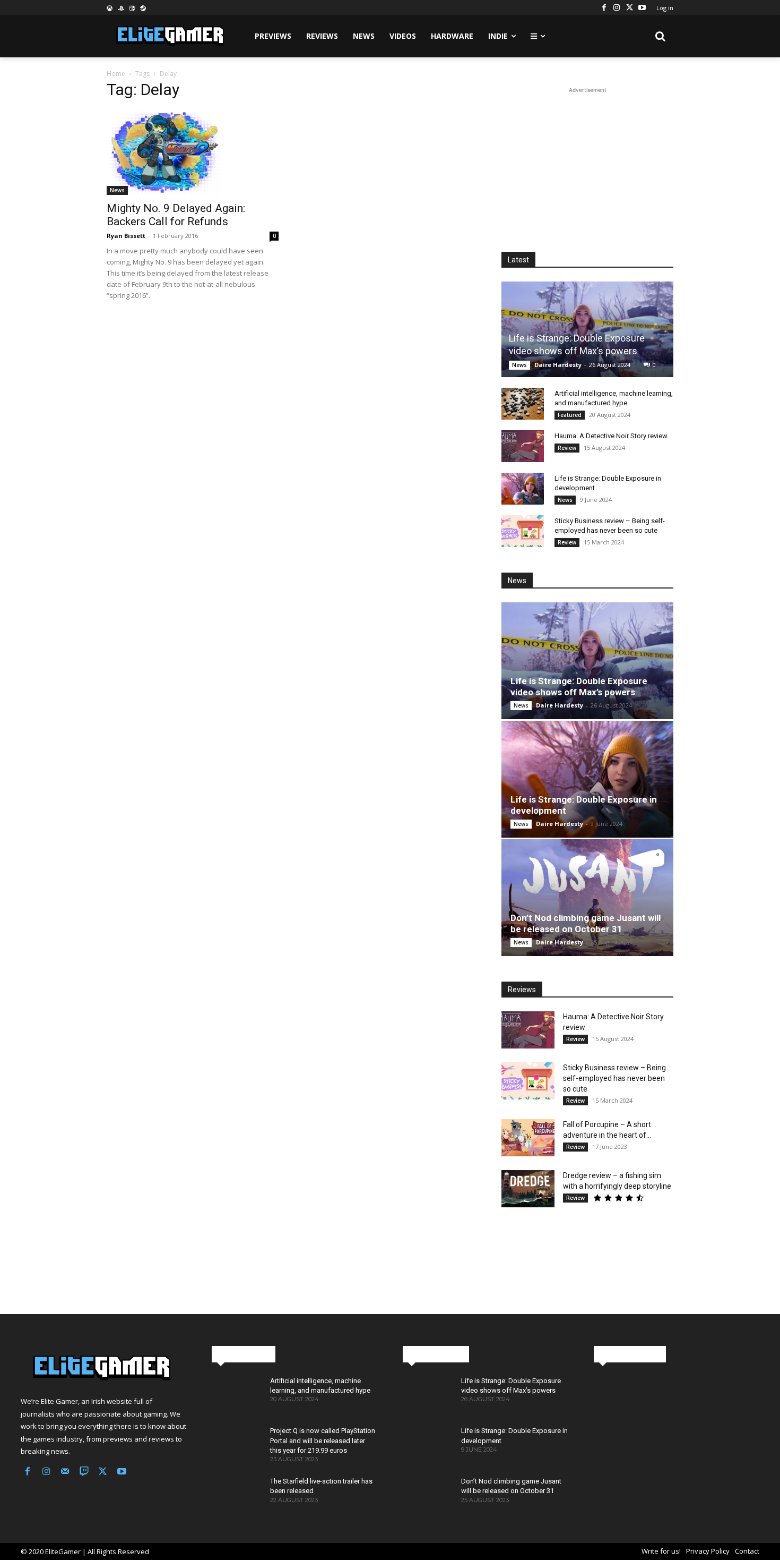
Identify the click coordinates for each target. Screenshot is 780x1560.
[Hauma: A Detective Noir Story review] (522, 446)
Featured (570, 415)
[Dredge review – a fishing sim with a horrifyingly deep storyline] (527, 1188)
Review (567, 447)
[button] (660, 36)
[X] (629, 7)
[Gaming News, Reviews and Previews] (103, 1368)
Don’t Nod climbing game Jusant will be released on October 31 (585, 923)
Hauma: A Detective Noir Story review (611, 436)
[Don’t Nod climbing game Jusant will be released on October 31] (587, 897)
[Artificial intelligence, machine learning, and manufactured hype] (522, 404)
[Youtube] (642, 7)
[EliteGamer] (169, 36)
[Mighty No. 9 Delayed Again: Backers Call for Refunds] (193, 152)
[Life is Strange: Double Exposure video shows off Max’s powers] (587, 329)
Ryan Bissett (126, 236)
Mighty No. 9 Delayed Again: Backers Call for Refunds (176, 215)
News (117, 190)
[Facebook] (604, 7)
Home (116, 73)
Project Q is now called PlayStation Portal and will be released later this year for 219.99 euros (322, 1440)
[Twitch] (84, 1472)
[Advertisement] (587, 162)
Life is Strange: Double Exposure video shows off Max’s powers (578, 686)
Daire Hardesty (558, 365)
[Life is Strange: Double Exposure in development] (522, 489)
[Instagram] (616, 7)
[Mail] (65, 1472)
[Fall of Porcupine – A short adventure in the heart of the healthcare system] (527, 1137)
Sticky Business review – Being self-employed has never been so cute (614, 1078)
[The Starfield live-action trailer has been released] (237, 1496)
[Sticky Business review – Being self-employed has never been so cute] (522, 531)
